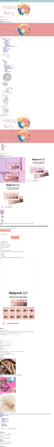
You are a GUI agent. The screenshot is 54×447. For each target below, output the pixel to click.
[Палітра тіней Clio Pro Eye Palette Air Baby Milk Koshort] (8, 410)
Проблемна (21, 351)
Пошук (1, 16)
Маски (4, 39)
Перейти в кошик (2, 21)
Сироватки (5, 49)
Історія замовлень (4, 425)
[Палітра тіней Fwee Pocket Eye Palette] (8, 392)
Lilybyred (9, 223)
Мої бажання (3, 424)
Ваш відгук (2, 340)
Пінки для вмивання (8, 45)
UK (2, 1)
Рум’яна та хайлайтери (8, 71)
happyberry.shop (2, 223)
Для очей (4, 61)
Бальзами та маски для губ (9, 65)
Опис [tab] (2, 255)
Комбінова (6, 351)
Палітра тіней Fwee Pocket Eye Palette (5, 393)
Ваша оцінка (2, 334)
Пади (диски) (5, 47)
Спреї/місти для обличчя (6, 48)
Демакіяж (6, 44)
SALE (2, 145)
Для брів (4, 60)
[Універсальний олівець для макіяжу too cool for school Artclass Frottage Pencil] (8, 374)
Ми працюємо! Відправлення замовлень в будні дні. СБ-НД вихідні (9, 0)
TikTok (1, 416)
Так (11, 354)
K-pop (2, 149)
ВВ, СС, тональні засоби (8, 68)
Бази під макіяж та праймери (9, 67)
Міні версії (4, 51)
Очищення (4, 42)
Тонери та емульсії (6, 50)
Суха (10, 351)
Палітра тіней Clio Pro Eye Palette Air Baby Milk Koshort (8, 411)
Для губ (4, 64)
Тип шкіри (2, 351)
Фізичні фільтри (5, 84)
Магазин (6, 223)
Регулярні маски (7, 41)
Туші (5, 63)
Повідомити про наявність (15, 237)
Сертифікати (3, 420)
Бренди (3, 144)
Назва (1, 342)
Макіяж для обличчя (6, 66)
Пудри (6, 70)
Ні (13, 354)
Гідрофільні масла (7, 43)
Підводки (6, 62)
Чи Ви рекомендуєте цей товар (4, 354)
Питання (3, 147)
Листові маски (7, 40)
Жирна (13, 351)
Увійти (1, 439)
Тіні (3, 242)
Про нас (3, 148)
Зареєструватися (2, 446)
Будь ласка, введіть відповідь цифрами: (5, 345)
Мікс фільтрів (5, 83)
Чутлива (17, 351)
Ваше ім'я (1, 348)
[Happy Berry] (16, 15)
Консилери (6, 69)
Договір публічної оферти (5, 421)
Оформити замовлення (8, 21)
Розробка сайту (14, 428)
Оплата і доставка (4, 146)
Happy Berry (10, 428)
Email (1, 343)
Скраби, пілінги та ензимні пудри (10, 46)
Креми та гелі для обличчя (7, 38)
